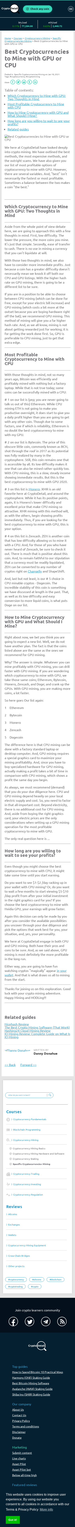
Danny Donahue (45, 1053)
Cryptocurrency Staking (26, 1159)
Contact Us (19, 1415)
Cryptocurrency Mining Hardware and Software (38, 1153)
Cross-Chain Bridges (19, 1255)
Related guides (18, 129)
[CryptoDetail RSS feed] (62, 1321)
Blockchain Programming (26, 1129)
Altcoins (12, 1214)
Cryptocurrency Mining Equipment (27, 1245)
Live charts (19, 1458)
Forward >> (28, 1065)
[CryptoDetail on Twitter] (29, 1321)
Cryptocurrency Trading (26, 1174)
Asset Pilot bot (21, 1469)
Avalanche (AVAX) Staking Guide (32, 1389)
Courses (14, 1111)
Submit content (22, 1452)
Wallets (12, 1235)
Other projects (16, 1266)
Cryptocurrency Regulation (28, 1194)
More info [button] (46, 1509)
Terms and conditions (25, 1426)
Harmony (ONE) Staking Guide (31, 1377)
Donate (17, 1437)
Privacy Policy (21, 1420)
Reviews (14, 1206)
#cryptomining (33, 76)
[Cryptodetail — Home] (11, 9)
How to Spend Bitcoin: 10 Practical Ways (37, 1372)
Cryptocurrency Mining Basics (29, 1148)
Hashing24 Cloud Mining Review (27, 1030)
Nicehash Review (17, 1024)
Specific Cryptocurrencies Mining (31, 1164)
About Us (18, 1409)
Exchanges (14, 1224)
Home (8, 38)
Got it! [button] (12, 1519)
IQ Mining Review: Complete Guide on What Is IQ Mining (37, 1035)
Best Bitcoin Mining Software (30, 1383)
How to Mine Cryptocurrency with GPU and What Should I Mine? (38, 113)
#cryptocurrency (17, 76)
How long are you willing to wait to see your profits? (39, 122)
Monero (34, 489)
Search (49, 1095)
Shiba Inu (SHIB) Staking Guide (31, 1394)
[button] (12, 82)
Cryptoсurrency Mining (25, 1140)
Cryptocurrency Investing (27, 1184)
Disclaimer (19, 1432)
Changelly (35, 571)
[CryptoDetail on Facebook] (13, 1321)
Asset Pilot (19, 1464)
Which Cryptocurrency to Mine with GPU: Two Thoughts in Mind (37, 97)
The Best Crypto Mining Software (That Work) (37, 1027)
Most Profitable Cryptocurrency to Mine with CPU (36, 105)
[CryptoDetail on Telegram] (45, 1321)
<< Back (10, 1065)
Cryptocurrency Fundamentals (29, 1119)
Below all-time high (24, 1475)
